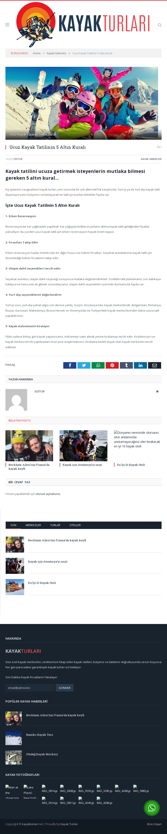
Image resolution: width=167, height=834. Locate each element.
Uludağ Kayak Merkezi (42, 754)
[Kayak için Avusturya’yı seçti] (83, 445)
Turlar (55, 525)
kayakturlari (30, 824)
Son (13, 525)
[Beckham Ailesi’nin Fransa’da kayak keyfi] (29, 445)
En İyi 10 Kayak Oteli (131, 465)
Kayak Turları (69, 824)
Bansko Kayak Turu (39, 735)
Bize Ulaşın (154, 824)
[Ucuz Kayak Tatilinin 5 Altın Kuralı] (83, 104)
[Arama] (160, 24)
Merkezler (33, 525)
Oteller (75, 525)
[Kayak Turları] (83, 24)
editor (18, 159)
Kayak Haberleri (151, 159)
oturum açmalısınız (48, 494)
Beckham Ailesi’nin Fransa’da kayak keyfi (57, 540)
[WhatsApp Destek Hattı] (151, 807)
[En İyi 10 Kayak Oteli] (138, 445)
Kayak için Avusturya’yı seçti (82, 465)
